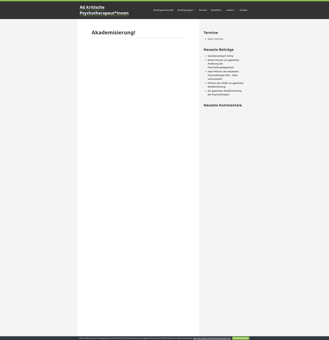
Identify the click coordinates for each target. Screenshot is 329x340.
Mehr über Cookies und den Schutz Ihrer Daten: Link (211, 338)
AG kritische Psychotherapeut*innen (104, 10)
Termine (203, 10)
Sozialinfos (216, 10)
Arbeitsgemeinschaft (163, 10)
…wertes (229, 10)
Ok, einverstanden (241, 338)
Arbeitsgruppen (185, 10)
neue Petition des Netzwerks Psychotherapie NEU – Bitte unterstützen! (223, 75)
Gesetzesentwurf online (220, 55)
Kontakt (243, 10)
